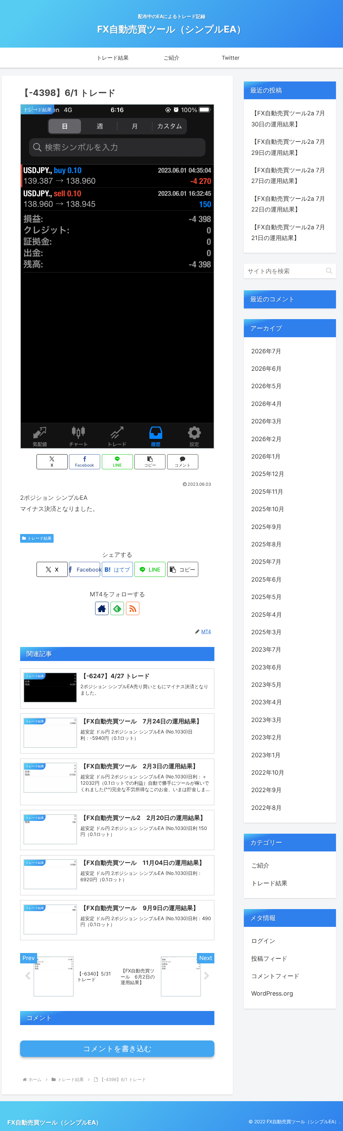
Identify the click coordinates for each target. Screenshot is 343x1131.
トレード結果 (39, 538)
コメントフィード (275, 975)
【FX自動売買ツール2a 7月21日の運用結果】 (288, 232)
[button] (149, 461)
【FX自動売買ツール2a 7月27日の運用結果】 (288, 175)
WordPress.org (272, 993)
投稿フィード (269, 958)
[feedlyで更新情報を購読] (117, 608)
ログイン (263, 940)
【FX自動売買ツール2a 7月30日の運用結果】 (288, 118)
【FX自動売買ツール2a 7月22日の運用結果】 (288, 204)
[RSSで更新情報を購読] (132, 608)
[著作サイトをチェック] (102, 608)
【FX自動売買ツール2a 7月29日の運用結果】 (288, 147)
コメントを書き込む (117, 1049)
